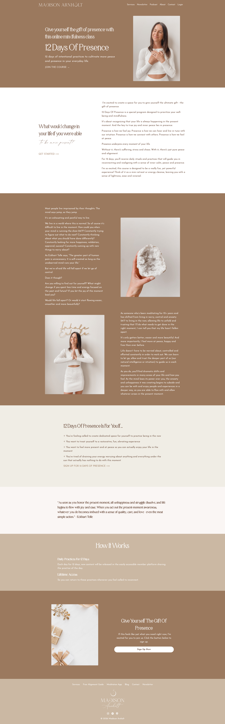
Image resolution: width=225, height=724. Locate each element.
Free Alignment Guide (93, 685)
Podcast (153, 5)
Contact (171, 5)
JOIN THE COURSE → (57, 67)
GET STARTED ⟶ (49, 154)
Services (131, 5)
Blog (127, 685)
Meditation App (114, 685)
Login (180, 5)
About (162, 5)
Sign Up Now (144, 649)
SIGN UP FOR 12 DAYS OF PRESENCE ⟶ (86, 466)
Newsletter (142, 5)
